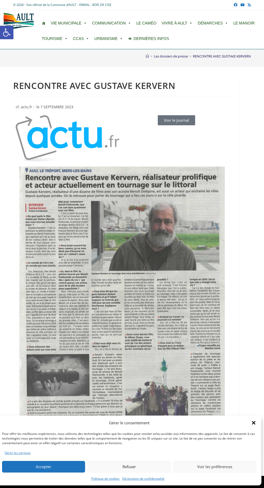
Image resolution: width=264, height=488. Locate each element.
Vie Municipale (66, 23)
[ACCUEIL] (44, 23)
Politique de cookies (105, 478)
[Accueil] (147, 56)
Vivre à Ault (174, 23)
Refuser (129, 466)
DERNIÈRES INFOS (151, 38)
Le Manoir (244, 23)
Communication (109, 23)
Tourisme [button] (52, 38)
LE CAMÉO (146, 23)
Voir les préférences (214, 466)
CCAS (78, 38)
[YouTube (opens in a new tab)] (242, 4)
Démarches (210, 23)
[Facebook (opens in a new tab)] (235, 4)
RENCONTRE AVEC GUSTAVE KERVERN (222, 56)
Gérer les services (18, 453)
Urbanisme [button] (106, 38)
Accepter (43, 466)
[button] (6, 32)
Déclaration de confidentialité (143, 478)
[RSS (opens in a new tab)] (248, 4)
